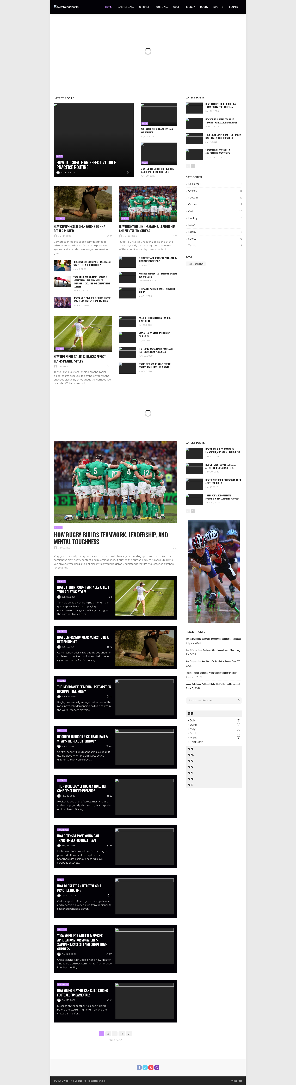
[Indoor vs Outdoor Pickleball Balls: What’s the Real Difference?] (62, 265)
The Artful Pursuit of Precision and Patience (157, 131)
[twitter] (145, 1067)
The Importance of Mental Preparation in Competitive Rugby (158, 259)
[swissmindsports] (66, 7)
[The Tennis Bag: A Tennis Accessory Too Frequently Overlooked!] (127, 352)
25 (111, 796)
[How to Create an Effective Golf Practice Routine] (94, 140)
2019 (190, 785)
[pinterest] (150, 1067)
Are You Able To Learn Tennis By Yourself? (154, 335)
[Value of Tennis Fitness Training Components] (127, 321)
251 (110, 954)
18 (111, 1000)
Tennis (233, 6)
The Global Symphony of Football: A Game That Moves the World (223, 136)
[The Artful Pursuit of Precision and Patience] (159, 114)
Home (108, 6)
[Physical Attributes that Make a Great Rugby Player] (127, 277)
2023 (190, 761)
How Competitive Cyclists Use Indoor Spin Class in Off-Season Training (91, 299)
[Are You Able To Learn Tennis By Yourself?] (127, 337)
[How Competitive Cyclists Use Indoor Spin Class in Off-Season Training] (62, 302)
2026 (190, 713)
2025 (190, 749)
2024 (190, 755)
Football (161, 6)
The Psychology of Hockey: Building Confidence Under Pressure (81, 788)
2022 (190, 767)
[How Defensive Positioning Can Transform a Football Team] (194, 108)
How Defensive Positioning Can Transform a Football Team (220, 105)
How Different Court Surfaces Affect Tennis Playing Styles (80, 359)
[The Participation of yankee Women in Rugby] (127, 292)
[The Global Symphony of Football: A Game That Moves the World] (194, 138)
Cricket (144, 6)
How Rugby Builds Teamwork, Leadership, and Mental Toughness (147, 228)
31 (176, 236)
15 (122, 1033)
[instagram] (156, 1067)
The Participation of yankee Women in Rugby (157, 290)
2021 (190, 773)
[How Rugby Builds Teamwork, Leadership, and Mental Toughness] (148, 204)
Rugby (204, 6)
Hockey (190, 6)
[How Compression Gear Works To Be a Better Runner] (83, 204)
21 (130, 172)
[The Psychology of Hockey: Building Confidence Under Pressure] (144, 797)
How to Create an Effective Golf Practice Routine (86, 164)
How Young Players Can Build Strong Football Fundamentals (221, 121)
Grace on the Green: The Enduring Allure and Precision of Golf (157, 170)
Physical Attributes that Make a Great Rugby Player (158, 275)
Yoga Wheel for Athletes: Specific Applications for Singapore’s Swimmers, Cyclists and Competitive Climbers (91, 282)
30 (110, 366)
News (215, 225)
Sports (218, 6)
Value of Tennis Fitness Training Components (155, 319)
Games (215, 204)
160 (110, 746)
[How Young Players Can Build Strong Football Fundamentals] (194, 123)
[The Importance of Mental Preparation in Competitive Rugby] (127, 262)
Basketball (126, 6)
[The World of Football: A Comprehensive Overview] (194, 154)
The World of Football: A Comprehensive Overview (217, 151)
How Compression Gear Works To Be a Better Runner (79, 228)
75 (111, 236)
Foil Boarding (196, 263)
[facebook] (139, 1067)
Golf (176, 6)
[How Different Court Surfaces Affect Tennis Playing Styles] (83, 334)
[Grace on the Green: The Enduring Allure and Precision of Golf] (159, 153)
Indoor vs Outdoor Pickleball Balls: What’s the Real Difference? (91, 263)
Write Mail (236, 1080)
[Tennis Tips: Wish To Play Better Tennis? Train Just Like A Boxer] (127, 368)
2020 (190, 779)
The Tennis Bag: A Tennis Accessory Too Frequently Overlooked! (156, 350)
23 (111, 845)
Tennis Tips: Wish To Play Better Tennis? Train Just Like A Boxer (155, 365)
